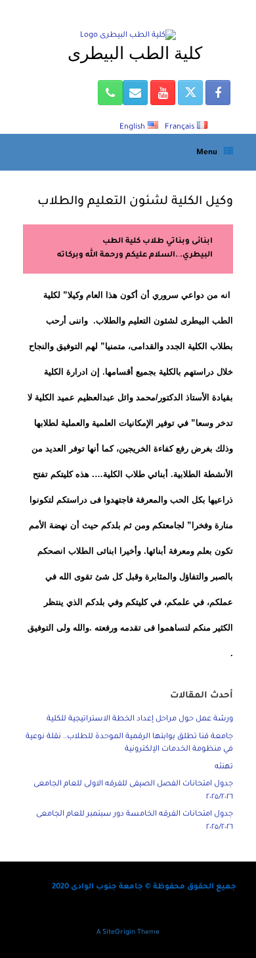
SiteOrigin (118, 932)
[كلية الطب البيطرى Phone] (110, 92)
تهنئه (224, 767)
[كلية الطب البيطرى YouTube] (162, 92)
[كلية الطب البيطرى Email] (135, 92)
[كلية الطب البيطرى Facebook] (217, 92)
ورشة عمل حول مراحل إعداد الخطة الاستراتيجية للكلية (140, 719)
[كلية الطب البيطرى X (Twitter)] (190, 92)
